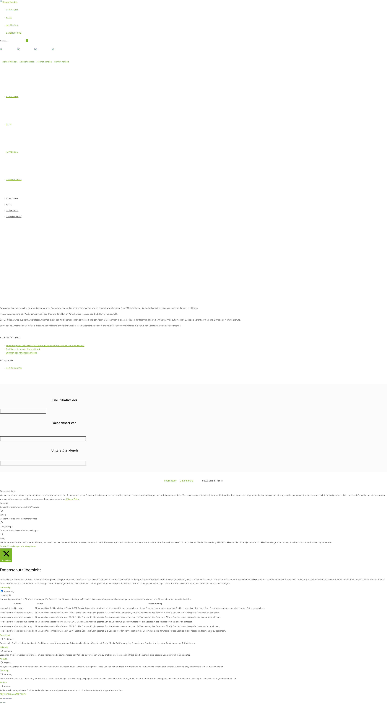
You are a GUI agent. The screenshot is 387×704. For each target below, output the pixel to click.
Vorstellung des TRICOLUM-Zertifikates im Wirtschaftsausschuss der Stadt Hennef (45, 345)
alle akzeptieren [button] (28, 546)
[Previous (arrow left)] (1, 702)
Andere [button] (3, 682)
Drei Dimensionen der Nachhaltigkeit (23, 349)
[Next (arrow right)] (4, 702)
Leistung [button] (4, 647)
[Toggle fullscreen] (7, 698)
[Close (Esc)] (1, 698)
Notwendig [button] (5, 587)
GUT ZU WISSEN (7, 224)
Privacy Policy (72, 499)
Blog (9, 17)
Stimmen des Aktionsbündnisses (21, 353)
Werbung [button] (4, 670)
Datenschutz (13, 33)
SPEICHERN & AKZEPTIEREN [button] (13, 694)
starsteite (12, 10)
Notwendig (9, 591)
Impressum (12, 25)
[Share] (4, 698)
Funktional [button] (5, 635)
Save (2, 538)
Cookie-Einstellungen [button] (10, 546)
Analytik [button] (3, 659)
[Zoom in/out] (10, 698)
